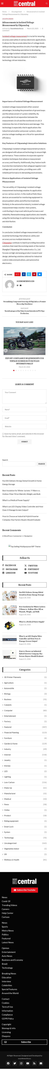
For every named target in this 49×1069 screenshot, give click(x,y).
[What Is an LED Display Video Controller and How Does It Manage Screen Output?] (9, 640)
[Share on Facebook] (24, 274)
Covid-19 (6, 901)
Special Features (9, 989)
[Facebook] (8, 1063)
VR (25, 854)
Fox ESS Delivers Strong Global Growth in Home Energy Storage (31, 593)
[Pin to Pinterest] (34, 274)
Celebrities (7, 985)
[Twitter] (14, 1063)
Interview (6, 981)
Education (6, 977)
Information (7, 1011)
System (25, 832)
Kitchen (25, 766)
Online (25, 810)
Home (4, 12)
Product (25, 815)
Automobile (25, 688)
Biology (25, 694)
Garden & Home (25, 743)
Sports (5, 927)
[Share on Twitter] (29, 274)
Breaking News (9, 973)
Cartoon (6, 917)
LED (25, 771)
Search (5, 460)
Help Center (7, 913)
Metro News (8, 930)
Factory (25, 721)
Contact (5, 999)
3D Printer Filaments (25, 677)
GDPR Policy (8, 1018)
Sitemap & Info (8, 1028)
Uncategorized (17, 12)
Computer (25, 710)
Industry (25, 749)
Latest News (8, 942)
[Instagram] (21, 1063)
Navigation (28, 536)
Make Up (25, 788)
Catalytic (25, 705)
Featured (25, 727)
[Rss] (34, 1063)
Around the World (10, 993)
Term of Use (7, 1007)
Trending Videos (9, 905)
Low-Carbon (25, 782)
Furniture (25, 738)
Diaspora (6, 1036)
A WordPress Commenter (12, 536)
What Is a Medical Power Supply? (15, 500)
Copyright (6, 1024)
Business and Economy (12, 960)
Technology (25, 837)
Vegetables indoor (25, 848)
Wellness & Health (25, 860)
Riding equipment (25, 821)
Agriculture (25, 683)
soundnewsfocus (16, 28)
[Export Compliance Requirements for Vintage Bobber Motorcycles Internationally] (24, 341)
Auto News (7, 956)
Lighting (25, 777)
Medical (25, 799)
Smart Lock (25, 826)
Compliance (7, 1015)
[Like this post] (18, 274)
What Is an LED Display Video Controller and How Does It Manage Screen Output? (30, 638)
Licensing (6, 1032)
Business (25, 699)
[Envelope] (41, 1063)
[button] (6, 350)
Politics (5, 934)
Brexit (4, 964)
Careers (5, 909)
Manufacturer (25, 793)
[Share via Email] (39, 274)
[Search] (46, 4)
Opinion (5, 948)
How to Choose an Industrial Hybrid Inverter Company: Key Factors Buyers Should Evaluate (31, 653)
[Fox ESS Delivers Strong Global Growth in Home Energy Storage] (9, 596)
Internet (25, 754)
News (25, 804)
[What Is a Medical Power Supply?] (9, 625)
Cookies (5, 1003)
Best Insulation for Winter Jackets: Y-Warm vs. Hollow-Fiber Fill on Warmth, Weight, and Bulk (32, 609)
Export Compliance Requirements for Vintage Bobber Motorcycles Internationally (24, 361)
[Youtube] (27, 1063)
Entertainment (25, 716)
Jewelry (25, 760)
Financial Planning (25, 732)
